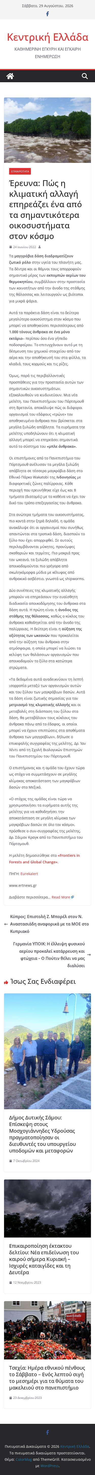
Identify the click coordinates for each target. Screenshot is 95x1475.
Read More (61, 897)
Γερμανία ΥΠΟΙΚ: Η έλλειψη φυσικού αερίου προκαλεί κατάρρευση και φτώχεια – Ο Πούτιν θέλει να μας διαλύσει (49, 954)
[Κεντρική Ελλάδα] (10, 76)
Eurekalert (29, 873)
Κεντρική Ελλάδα (47, 37)
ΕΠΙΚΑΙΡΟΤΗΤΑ (20, 171)
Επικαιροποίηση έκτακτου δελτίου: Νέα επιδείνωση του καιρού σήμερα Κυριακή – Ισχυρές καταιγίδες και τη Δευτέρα (44, 1259)
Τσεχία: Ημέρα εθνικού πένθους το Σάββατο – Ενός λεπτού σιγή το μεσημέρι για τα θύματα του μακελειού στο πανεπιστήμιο (47, 1377)
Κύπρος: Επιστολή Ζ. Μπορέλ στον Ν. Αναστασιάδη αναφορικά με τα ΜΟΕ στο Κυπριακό (49, 924)
